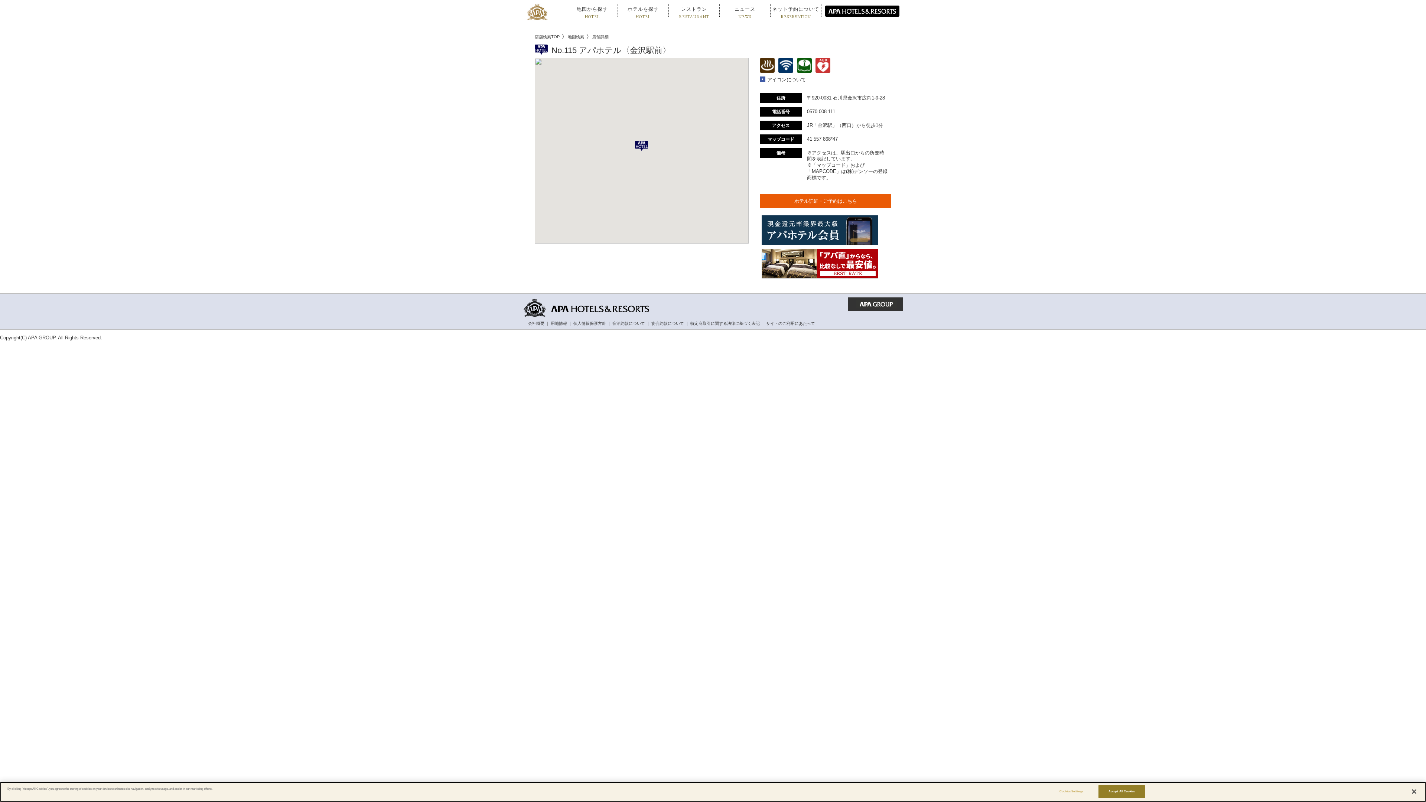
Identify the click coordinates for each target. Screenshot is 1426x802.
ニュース (745, 12)
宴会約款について (667, 323)
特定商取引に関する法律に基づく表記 (725, 323)
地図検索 (576, 37)
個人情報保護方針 (589, 323)
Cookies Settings (1071, 791)
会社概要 (536, 323)
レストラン (694, 12)
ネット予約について (795, 12)
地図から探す (592, 12)
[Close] (1414, 791)
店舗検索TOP (547, 37)
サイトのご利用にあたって (790, 323)
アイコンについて (786, 79)
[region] (713, 792)
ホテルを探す (643, 12)
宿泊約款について (628, 323)
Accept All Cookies (1121, 791)
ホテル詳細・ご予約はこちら (825, 201)
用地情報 (559, 323)
